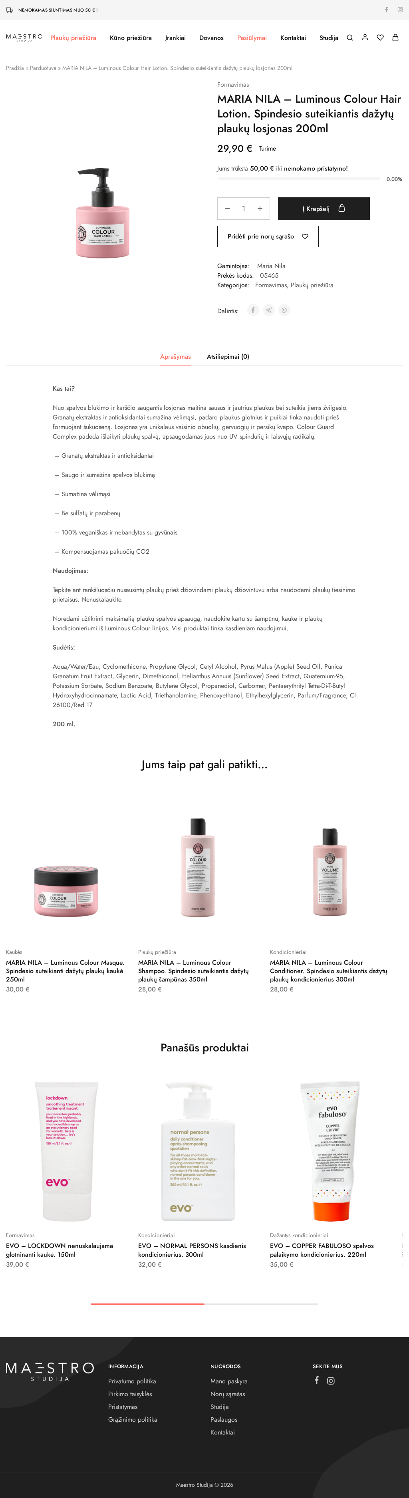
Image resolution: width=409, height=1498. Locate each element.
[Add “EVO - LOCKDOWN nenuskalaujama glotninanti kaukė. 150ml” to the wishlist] (86, 1211)
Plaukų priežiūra (312, 285)
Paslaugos (223, 1419)
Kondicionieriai (288, 952)
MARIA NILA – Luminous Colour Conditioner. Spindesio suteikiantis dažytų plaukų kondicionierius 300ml (328, 971)
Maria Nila (271, 265)
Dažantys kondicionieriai (299, 1235)
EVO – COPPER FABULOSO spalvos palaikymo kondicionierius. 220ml (322, 1250)
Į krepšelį (317, 208)
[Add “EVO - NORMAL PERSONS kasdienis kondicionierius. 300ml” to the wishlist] (218, 1211)
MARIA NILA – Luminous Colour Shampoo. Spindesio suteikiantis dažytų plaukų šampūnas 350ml (193, 971)
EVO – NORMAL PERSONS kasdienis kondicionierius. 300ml (192, 1250)
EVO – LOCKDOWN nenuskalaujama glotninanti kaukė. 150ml (59, 1250)
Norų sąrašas (227, 1394)
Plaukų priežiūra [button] (73, 38)
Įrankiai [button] (175, 38)
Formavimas (233, 84)
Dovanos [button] (211, 38)
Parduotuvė (43, 68)
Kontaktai (293, 38)
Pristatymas (122, 1406)
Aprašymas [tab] (175, 356)
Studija (329, 38)
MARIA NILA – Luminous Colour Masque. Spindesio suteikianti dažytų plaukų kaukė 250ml (65, 971)
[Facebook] (317, 1382)
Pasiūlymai (252, 38)
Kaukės (14, 952)
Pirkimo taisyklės (130, 1394)
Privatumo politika (132, 1381)
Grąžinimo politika (132, 1419)
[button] (46, 928)
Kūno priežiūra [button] (131, 38)
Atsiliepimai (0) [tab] (228, 356)
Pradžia (15, 68)
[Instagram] (331, 1383)
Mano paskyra (229, 1381)
